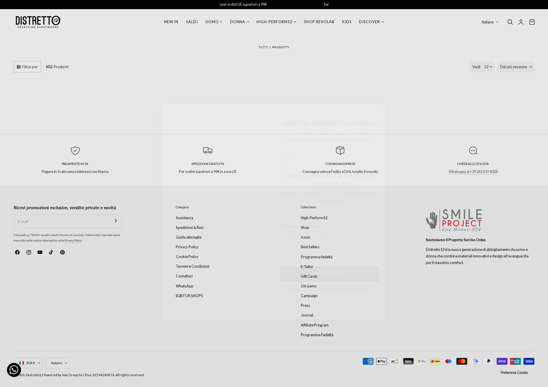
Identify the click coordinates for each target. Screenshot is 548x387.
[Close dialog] (378, 86)
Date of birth (292, 187)
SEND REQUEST (329, 263)
